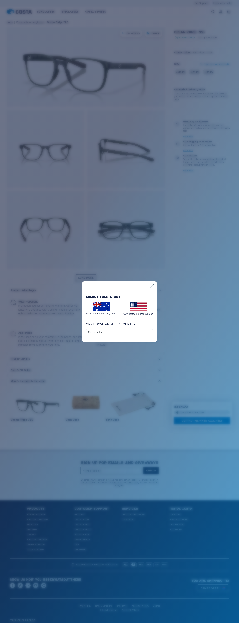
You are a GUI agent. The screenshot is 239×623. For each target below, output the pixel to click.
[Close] (152, 285)
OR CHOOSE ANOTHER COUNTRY (111, 324)
